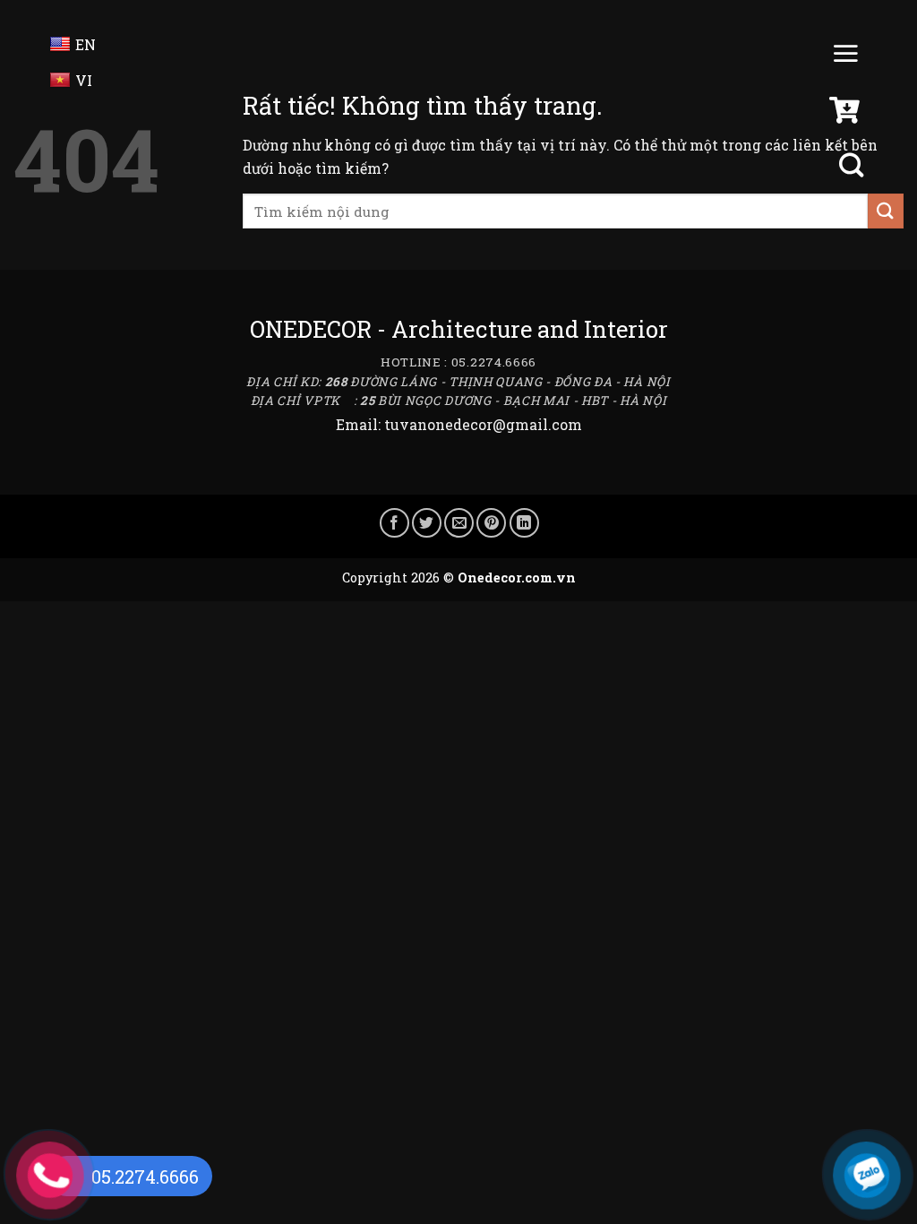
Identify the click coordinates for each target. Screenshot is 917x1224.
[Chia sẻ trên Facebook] (394, 523)
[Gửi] (886, 211)
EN (86, 44)
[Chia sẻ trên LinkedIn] (524, 523)
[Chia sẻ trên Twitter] (426, 523)
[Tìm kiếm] (853, 165)
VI (84, 80)
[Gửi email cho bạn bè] (459, 523)
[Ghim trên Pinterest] (491, 523)
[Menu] (845, 57)
